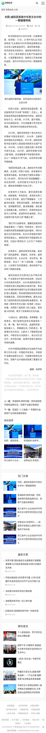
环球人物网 (35, 713)
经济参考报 (23, 706)
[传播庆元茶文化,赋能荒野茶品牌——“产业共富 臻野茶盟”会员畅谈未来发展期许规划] (9, 675)
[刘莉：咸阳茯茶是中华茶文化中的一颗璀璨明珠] (13, 431)
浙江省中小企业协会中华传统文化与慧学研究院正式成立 (30, 512)
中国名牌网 (34, 706)
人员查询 (27, 723)
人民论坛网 (10, 713)
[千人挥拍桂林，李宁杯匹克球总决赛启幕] (9, 636)
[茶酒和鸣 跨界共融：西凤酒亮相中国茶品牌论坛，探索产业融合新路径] (33, 431)
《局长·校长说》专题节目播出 (29, 660)
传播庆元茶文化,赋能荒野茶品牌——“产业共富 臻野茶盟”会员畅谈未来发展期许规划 (29, 676)
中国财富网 (35, 709)
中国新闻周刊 (23, 713)
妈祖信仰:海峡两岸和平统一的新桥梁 (22, 611)
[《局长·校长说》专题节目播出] (9, 662)
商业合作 (35, 720)
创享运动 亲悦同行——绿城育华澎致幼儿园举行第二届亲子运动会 (30, 525)
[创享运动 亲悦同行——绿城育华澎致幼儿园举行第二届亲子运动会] (33, 451)
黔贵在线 (21, 3)
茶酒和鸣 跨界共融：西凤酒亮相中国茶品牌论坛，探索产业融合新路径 (30, 498)
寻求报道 (25, 720)
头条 (16, 10)
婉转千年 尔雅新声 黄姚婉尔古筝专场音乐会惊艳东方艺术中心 (30, 649)
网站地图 (5, 720)
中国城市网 (23, 709)
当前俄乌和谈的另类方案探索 (18, 591)
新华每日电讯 (11, 709)
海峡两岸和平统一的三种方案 (18, 601)
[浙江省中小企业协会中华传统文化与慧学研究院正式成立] (13, 451)
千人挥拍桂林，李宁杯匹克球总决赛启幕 (30, 634)
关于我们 (15, 720)
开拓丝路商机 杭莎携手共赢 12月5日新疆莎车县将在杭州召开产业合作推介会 (23, 579)
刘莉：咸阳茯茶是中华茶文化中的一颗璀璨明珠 (30, 484)
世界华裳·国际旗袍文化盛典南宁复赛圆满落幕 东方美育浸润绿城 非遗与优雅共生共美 (23, 564)
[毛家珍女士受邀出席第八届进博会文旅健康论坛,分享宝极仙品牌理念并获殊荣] (9, 689)
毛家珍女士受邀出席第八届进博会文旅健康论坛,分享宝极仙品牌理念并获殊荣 (30, 689)
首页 (3, 10)
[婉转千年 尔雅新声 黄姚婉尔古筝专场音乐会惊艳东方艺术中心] (9, 649)
